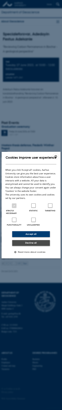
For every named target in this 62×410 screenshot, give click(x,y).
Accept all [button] (31, 234)
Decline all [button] (31, 242)
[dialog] (31, 205)
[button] (31, 252)
